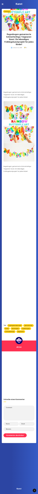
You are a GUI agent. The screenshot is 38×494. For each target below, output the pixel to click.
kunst (6, 328)
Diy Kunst (7, 11)
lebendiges (15, 328)
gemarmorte (28, 325)
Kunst (19, 3)
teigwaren (21, 331)
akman (19, 347)
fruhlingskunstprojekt (15, 325)
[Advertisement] (19, 71)
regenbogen (26, 328)
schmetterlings (9, 331)
